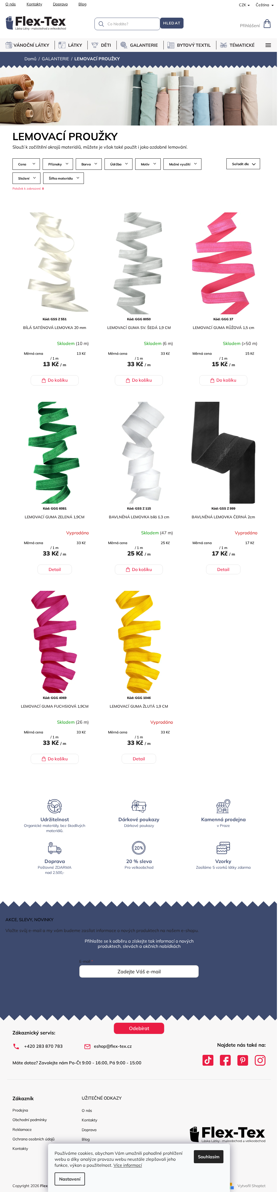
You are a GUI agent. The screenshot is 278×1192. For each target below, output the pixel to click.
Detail (55, 569)
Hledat (172, 23)
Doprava (60, 4)
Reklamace (22, 1129)
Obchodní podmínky (29, 1119)
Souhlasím (208, 1156)
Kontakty (34, 4)
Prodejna (20, 1110)
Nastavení (69, 1179)
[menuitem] (30, 45)
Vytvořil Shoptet (252, 1185)
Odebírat (139, 1028)
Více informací (127, 1165)
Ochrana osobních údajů (33, 1139)
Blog (82, 4)
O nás (10, 4)
